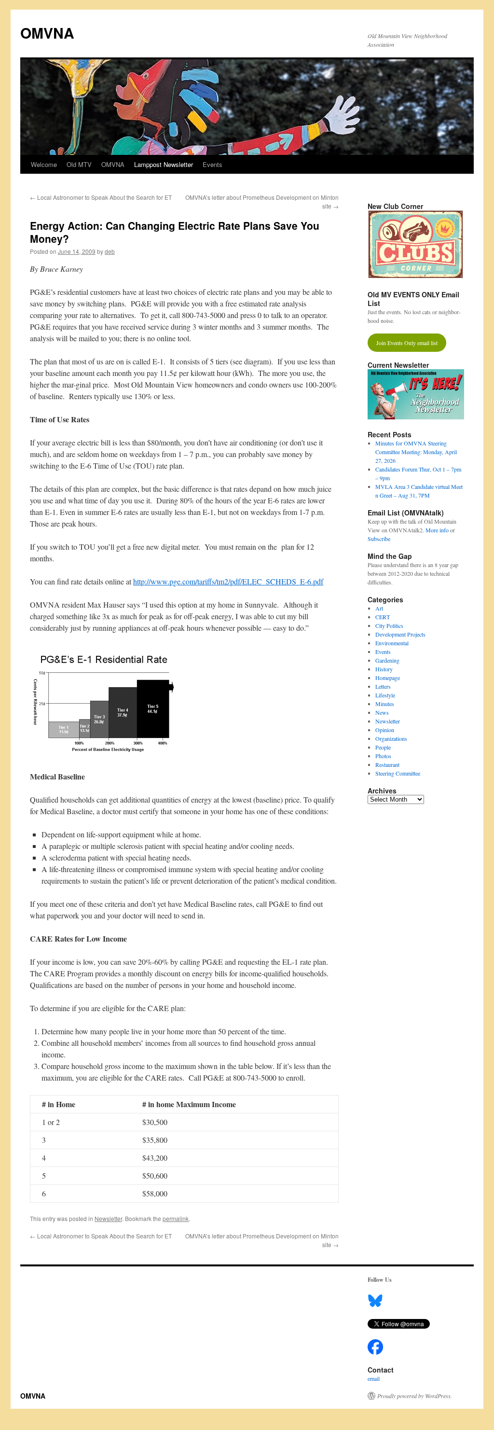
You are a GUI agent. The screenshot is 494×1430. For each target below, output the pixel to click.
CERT (382, 617)
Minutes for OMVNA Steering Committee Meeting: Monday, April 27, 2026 (416, 451)
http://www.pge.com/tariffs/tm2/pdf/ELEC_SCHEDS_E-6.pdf (228, 581)
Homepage (387, 677)
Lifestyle (385, 695)
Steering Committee (397, 773)
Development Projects (400, 634)
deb (110, 251)
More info (437, 530)
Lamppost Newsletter (163, 164)
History (384, 669)
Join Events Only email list (407, 343)
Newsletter (108, 1218)
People (383, 747)
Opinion (384, 730)
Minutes (384, 704)
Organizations (391, 738)
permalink (176, 1218)
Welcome (44, 164)
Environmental (392, 643)
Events (212, 164)
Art (379, 608)
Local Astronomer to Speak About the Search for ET (101, 197)
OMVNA (47, 32)
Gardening (387, 660)
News (382, 712)
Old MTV (79, 164)
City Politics (389, 625)
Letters (383, 686)
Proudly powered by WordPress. (414, 1396)
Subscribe (379, 538)
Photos (383, 756)
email (374, 1378)
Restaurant (387, 764)
